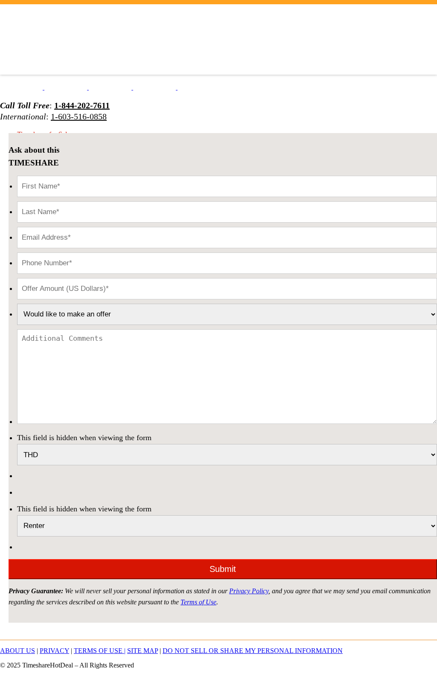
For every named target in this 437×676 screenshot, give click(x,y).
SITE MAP (142, 650)
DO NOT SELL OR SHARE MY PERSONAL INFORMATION (253, 650)
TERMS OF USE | (99, 650)
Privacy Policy (248, 591)
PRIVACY (54, 650)
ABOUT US (17, 650)
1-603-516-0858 (79, 116)
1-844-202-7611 (82, 105)
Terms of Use (198, 602)
